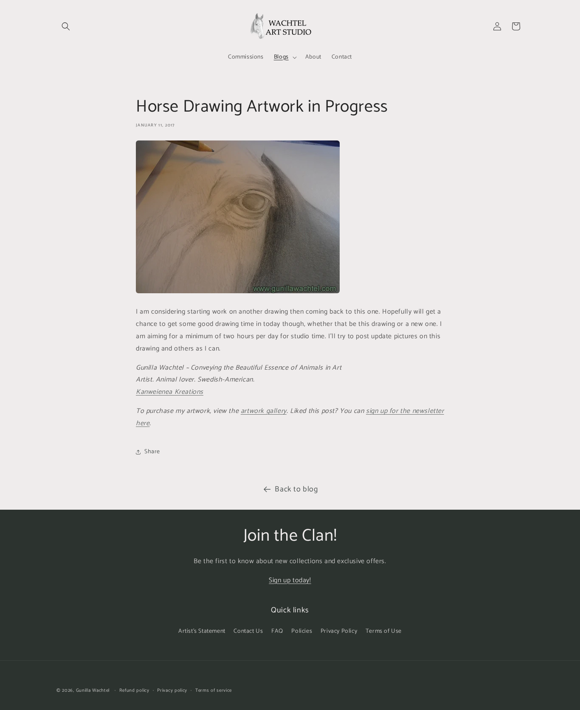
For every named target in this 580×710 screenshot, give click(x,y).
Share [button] (152, 452)
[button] (65, 26)
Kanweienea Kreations (169, 392)
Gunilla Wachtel (93, 690)
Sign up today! (290, 580)
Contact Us (248, 631)
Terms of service (213, 690)
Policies (301, 631)
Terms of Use (384, 631)
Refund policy (134, 690)
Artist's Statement (201, 631)
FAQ (277, 631)
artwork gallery (264, 411)
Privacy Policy (339, 631)
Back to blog (296, 489)
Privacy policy (172, 690)
